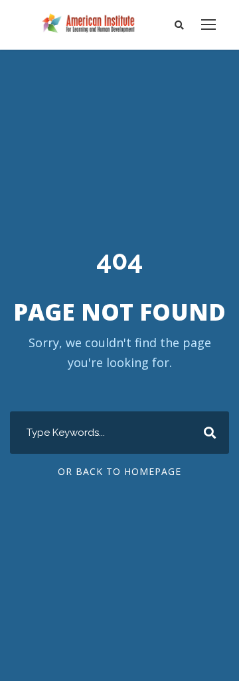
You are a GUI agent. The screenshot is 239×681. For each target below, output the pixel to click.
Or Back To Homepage (119, 471)
